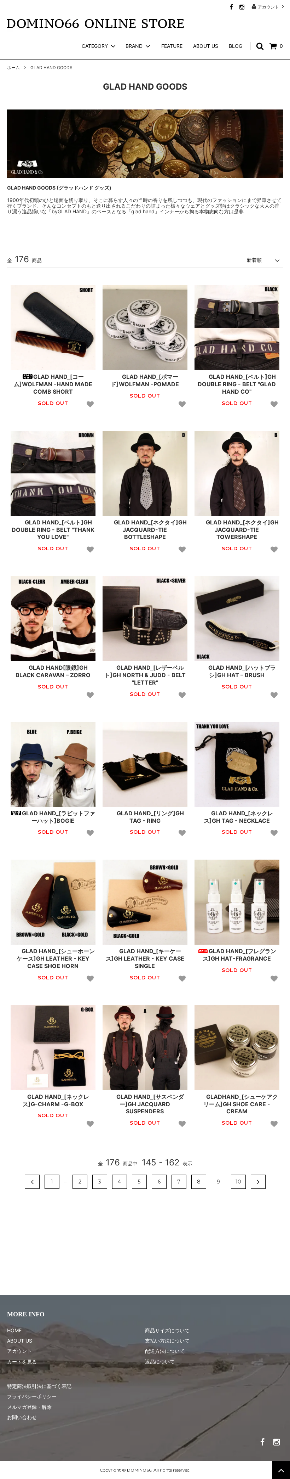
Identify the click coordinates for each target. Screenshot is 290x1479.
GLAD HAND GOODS (51, 67)
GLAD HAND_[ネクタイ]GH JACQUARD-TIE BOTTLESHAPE (150, 530)
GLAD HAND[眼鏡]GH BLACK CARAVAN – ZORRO (53, 671)
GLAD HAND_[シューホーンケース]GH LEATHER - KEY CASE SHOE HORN (56, 958)
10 (238, 1182)
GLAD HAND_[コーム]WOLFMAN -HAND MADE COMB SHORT (53, 384)
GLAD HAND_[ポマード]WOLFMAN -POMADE (145, 380)
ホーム (13, 67)
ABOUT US (205, 46)
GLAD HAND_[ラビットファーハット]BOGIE (58, 817)
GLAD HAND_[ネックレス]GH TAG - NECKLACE (238, 817)
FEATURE (171, 46)
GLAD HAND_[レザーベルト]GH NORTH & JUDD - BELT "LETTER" (145, 675)
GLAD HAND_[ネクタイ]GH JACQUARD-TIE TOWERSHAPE (242, 530)
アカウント (268, 6)
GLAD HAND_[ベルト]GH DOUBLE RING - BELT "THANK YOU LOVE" (53, 530)
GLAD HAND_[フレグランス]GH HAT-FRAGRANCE (239, 954)
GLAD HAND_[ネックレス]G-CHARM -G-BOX (56, 1100)
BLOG (235, 46)
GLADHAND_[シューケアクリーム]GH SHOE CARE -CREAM (240, 1104)
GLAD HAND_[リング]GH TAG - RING (150, 817)
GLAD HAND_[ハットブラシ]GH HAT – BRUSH (242, 671)
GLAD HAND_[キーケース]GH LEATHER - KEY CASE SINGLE (145, 958)
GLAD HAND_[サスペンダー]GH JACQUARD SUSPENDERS (150, 1104)
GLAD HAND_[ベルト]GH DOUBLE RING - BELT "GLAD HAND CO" (237, 384)
